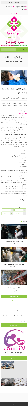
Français (5, 105)
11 (21, 313)
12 (17, 313)
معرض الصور (14, 358)
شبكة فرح (14, 33)
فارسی (19, 103)
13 (14, 313)
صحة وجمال (5, 98)
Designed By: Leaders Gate (14, 404)
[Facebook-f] (16, 13)
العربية (25, 103)
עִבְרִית (9, 103)
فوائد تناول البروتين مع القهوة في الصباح (14, 264)
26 (17, 318)
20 (14, 315)
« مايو (25, 321)
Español (20, 105)
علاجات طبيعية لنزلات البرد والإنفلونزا (14, 241)
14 (10, 313)
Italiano (15, 105)
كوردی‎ (14, 103)
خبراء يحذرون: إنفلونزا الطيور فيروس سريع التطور (14, 288)
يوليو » (21, 321)
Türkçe (3, 103)
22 (6, 315)
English (25, 105)
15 (6, 313)
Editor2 (25, 98)
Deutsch (10, 105)
